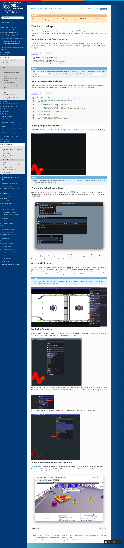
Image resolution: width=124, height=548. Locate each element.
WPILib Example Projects (9, 212)
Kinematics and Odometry (9, 191)
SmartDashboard (8, 65)
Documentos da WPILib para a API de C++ (12, 129)
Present (102, 9)
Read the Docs (71, 540)
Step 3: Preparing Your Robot (10, 32)
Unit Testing (6, 172)
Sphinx (44, 540)
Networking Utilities (7, 243)
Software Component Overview (11, 43)
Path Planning (6, 196)
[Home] (32, 8)
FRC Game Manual (34, 3)
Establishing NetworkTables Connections (11, 73)
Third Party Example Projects (10, 214)
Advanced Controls (7, 203)
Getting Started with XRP (9, 234)
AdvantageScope (8, 89)
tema (55, 540)
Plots (5, 87)
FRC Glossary (6, 118)
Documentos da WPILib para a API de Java (12, 125)
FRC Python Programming (9, 106)
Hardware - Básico (7, 221)
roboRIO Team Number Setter (10, 177)
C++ (41, 53)
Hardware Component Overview (11, 41)
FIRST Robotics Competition (12, 2)
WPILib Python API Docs (9, 133)
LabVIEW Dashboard (9, 95)
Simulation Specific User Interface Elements (12, 150)
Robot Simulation (7, 144)
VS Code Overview (7, 55)
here (72, 281)
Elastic (5, 92)
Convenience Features (8, 206)
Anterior (36, 528)
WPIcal (4, 180)
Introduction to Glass (9, 70)
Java (69, 181)
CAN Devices (5, 111)
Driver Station (6, 139)
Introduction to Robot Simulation (12, 147)
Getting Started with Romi (9, 232)
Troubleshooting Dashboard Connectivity (11, 98)
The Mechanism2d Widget (11, 85)
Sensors (4, 226)
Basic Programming (7, 113)
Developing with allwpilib (9, 252)
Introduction (5, 25)
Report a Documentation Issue (10, 264)
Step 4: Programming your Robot (11, 35)
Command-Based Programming (11, 188)
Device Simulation (8, 167)
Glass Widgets (8, 76)
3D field (43, 471)
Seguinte (102, 528)
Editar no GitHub (93, 8)
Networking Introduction (9, 240)
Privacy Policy (6, 258)
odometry (34, 471)
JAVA (35, 53)
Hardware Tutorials (7, 223)
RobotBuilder (5, 141)
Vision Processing (7, 186)
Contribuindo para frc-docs (9, 249)
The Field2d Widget (9, 82)
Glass (4, 67)
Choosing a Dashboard (9, 60)
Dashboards (5, 57)
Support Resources (7, 116)
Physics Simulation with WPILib (12, 165)
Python (79, 181)
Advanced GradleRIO (8, 201)
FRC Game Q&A (47, 3)
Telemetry (5, 101)
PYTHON (49, 53)
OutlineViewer (6, 175)
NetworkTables (6, 193)
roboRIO (4, 198)
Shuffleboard (6, 62)
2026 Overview (6, 52)
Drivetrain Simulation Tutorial (11, 170)
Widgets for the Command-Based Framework (13, 79)
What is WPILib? (6, 50)
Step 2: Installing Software (9, 30)
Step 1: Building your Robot (9, 27)
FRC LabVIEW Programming (10, 103)
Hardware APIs (6, 108)
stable (96, 19)
